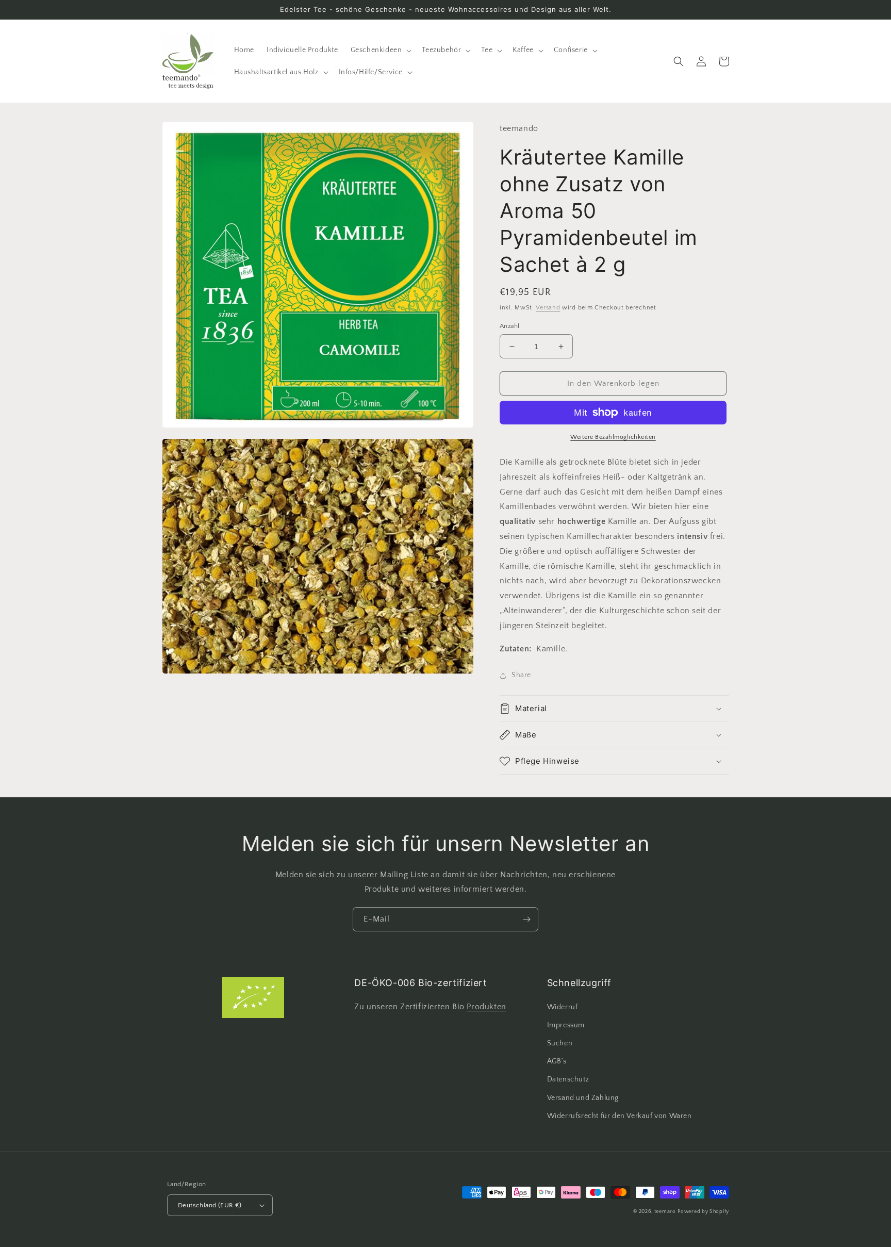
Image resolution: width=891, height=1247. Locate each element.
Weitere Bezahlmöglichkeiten (613, 437)
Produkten (486, 1006)
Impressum (566, 1025)
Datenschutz (568, 1079)
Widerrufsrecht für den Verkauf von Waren (619, 1116)
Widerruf (562, 1007)
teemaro (665, 1212)
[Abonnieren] (526, 919)
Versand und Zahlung (583, 1098)
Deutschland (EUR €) (210, 1205)
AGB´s (557, 1061)
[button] (380, 50)
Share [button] (521, 675)
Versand (548, 307)
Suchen (560, 1043)
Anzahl (509, 326)
